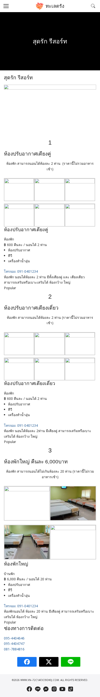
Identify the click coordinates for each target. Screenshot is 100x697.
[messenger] (46, 689)
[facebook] (29, 689)
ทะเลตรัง (55, 6)
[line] (37, 689)
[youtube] (62, 689)
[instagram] (54, 689)
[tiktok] (70, 689)
